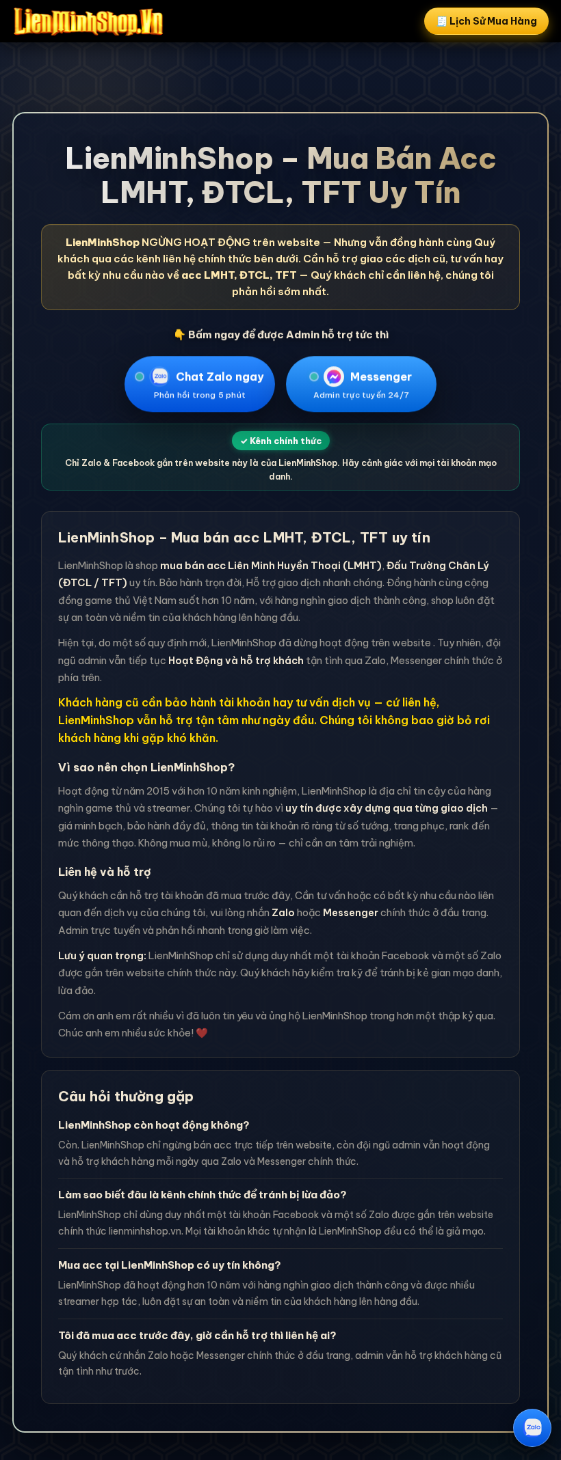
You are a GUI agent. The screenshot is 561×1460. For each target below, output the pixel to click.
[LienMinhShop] (88, 21)
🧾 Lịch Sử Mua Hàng (486, 21)
